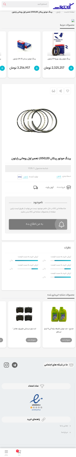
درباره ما (64, 432)
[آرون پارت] (64, 5)
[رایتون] (19, 177)
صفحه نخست (69, 12)
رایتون (59, 176)
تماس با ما (64, 426)
